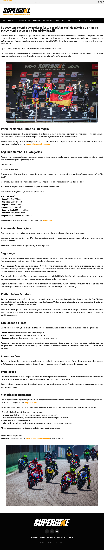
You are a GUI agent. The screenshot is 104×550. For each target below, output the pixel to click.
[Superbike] (17, 11)
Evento (10, 21)
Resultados (72, 21)
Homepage (34, 538)
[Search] (100, 20)
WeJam (61, 543)
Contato (82, 21)
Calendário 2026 (23, 21)
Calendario (51, 538)
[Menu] (4, 20)
